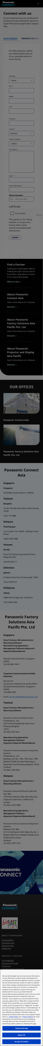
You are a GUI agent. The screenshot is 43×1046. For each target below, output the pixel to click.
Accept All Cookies (21, 1042)
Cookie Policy (13, 1017)
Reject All (21, 1035)
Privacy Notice (27, 1017)
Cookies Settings (21, 1028)
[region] (21, 1007)
